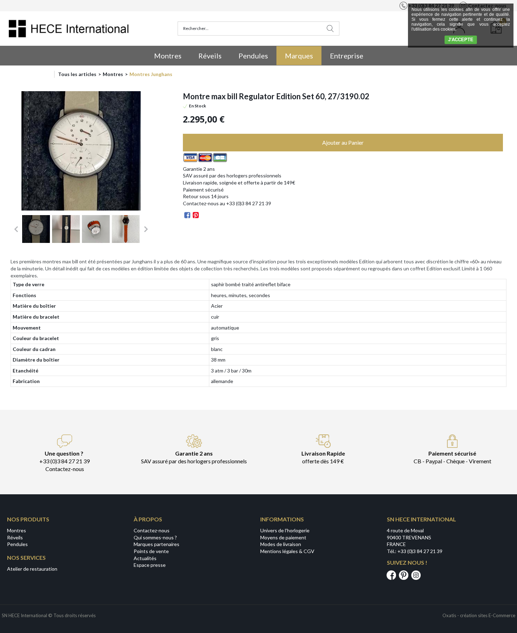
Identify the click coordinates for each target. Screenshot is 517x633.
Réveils (210, 55)
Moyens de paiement (283, 537)
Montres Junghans (150, 74)
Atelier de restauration (32, 569)
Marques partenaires (156, 544)
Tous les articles (77, 74)
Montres (167, 55)
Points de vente (151, 551)
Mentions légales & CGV (287, 551)
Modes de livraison (280, 544)
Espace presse (150, 565)
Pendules (253, 55)
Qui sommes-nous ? (155, 537)
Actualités (145, 558)
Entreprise (346, 55)
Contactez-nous (152, 530)
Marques (299, 55)
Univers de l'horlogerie (284, 530)
